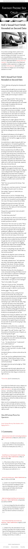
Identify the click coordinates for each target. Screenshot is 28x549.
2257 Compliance (6, 546)
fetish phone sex (10, 66)
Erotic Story (5, 378)
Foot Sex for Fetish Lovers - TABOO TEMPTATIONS (13, 477)
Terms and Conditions (14, 546)
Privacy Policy (23, 546)
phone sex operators (6, 389)
